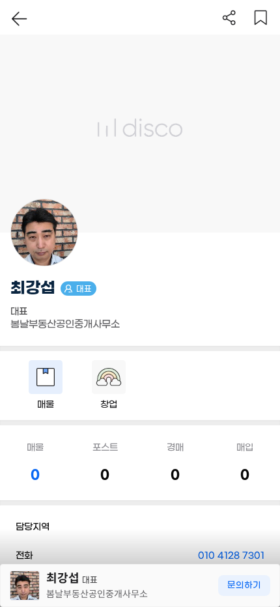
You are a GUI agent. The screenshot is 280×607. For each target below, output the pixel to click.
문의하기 (244, 585)
